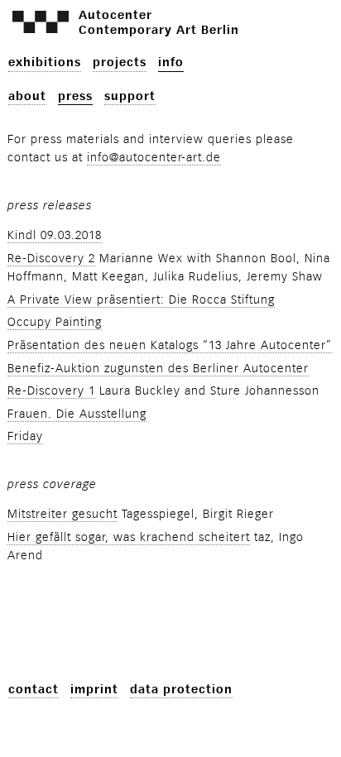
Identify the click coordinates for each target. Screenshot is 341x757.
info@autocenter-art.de (154, 158)
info (171, 62)
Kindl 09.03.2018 (54, 235)
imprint (94, 690)
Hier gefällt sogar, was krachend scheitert (128, 537)
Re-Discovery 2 (51, 259)
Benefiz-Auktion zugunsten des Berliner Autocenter (158, 369)
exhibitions (44, 62)
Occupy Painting (54, 322)
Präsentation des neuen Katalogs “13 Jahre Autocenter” (169, 345)
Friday (25, 436)
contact (33, 690)
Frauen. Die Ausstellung (76, 414)
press (75, 96)
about (27, 96)
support (130, 96)
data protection (181, 690)
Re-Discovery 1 (51, 391)
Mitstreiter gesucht (62, 514)
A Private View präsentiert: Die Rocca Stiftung (141, 300)
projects (119, 62)
